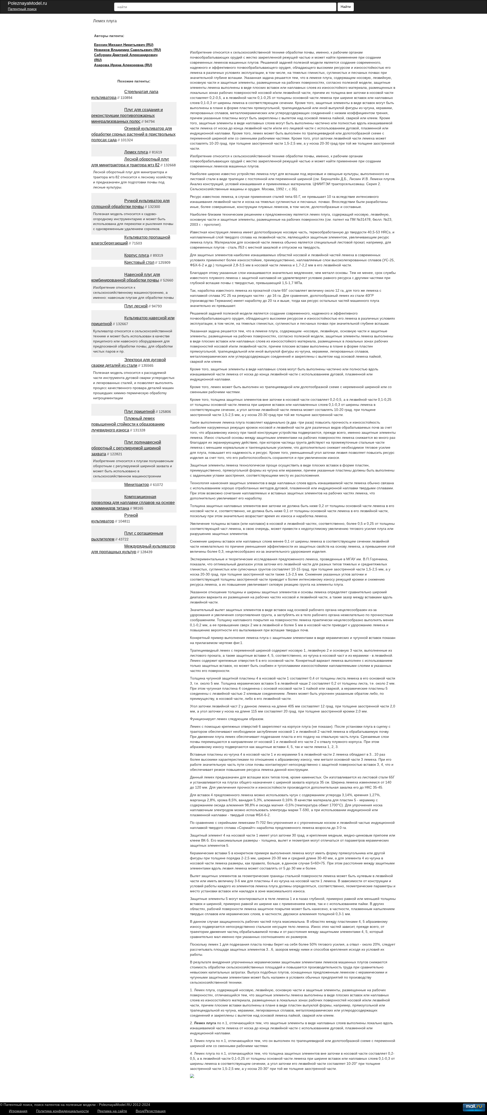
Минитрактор (136, 484)
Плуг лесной (136, 306)
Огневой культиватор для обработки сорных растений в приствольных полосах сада (133, 134)
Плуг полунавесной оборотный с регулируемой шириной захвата (126, 448)
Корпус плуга (136, 255)
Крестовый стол (139, 262)
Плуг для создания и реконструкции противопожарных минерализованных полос (127, 116)
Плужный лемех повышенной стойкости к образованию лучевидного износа (128, 424)
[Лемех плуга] (192, 1077)
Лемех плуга (136, 152)
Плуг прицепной (139, 411)
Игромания (18, 1111)
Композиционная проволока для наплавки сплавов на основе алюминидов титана (133, 503)
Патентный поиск (22, 9)
